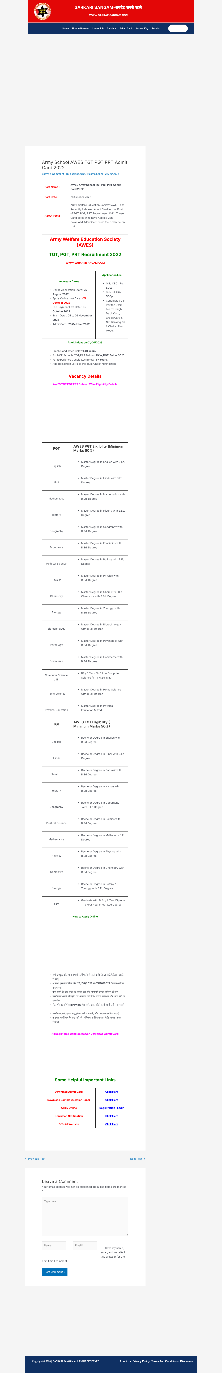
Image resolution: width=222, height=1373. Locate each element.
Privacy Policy (141, 1361)
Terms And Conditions (164, 1361)
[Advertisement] (85, 70)
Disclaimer (186, 1361)
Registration (107, 1108)
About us (125, 1361)
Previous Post (35, 1158)
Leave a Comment (53, 173)
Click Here (111, 1091)
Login (120, 1108)
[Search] (185, 28)
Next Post (137, 1158)
